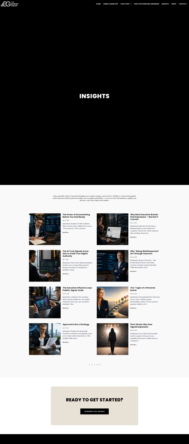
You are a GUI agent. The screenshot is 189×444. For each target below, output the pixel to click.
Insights (165, 4)
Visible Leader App (110, 4)
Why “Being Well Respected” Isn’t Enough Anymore (144, 252)
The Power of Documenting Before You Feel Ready (76, 215)
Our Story (125, 4)
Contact (183, 4)
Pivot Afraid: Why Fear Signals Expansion (141, 325)
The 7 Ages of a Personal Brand (142, 289)
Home (98, 4)
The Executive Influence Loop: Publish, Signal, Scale (77, 289)
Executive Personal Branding (146, 4)
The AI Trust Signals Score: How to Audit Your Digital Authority (76, 253)
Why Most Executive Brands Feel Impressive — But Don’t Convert (144, 217)
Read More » (66, 232)
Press (173, 4)
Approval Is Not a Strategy (76, 324)
